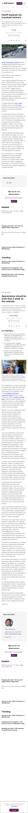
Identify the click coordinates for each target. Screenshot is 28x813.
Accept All (14, 810)
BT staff (14, 30)
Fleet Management (6, 11)
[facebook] (9, 40)
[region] (14, 807)
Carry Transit (18, 103)
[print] (25, 40)
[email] (19, 40)
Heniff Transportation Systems (10, 62)
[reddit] (16, 40)
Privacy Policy (14, 806)
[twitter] (14, 40)
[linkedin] (11, 40)
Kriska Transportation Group (13, 634)
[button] (3, 3)
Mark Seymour (14, 315)
